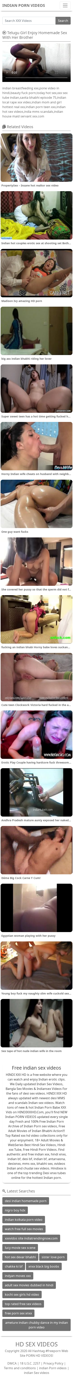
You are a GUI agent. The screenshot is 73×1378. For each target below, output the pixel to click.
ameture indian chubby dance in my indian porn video (36, 1324)
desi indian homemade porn (26, 1201)
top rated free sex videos (23, 1304)
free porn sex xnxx (18, 1313)
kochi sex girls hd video (22, 1294)
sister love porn (53, 1257)
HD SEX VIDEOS (36, 1344)
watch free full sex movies (24, 1229)
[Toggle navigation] (65, 5)
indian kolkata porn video (23, 1219)
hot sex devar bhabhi (20, 1257)
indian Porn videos (53, 1368)
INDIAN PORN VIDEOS (23, 5)
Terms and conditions (20, 1368)
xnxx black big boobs (43, 1266)
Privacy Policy (53, 1363)
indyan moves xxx (18, 1276)
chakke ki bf (14, 1266)
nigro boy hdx (15, 1210)
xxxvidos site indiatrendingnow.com (31, 1238)
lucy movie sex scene (20, 1248)
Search (63, 21)
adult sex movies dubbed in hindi (29, 1285)
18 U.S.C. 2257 (30, 1363)
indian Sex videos (36, 1373)
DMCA (12, 1363)
